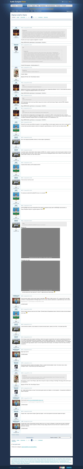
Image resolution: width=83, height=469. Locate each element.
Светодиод (13, 462)
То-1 (16, 463)
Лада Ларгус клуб (14, 467)
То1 (56, 458)
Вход (71, 1)
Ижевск (25, 459)
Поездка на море (17, 462)
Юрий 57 (16, 137)
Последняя (46, 17)
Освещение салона (14, 459)
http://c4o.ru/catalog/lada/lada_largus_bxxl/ (35, 400)
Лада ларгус (33, 462)
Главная (13, 10)
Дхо (12, 458)
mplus (16, 67)
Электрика (64, 458)
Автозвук (26, 462)
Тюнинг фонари (63, 459)
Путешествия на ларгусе (16, 458)
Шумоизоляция (49, 459)
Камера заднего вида (50, 458)
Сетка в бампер (59, 458)
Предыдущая (23, 17)
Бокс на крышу (54, 459)
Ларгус (60, 459)
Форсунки (21, 463)
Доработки (38, 458)
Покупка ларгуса (68, 458)
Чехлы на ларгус (30, 459)
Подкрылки (42, 462)
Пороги (29, 462)
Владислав (16, 44)
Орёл (32, 10)
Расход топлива (27, 458)
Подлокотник (23, 458)
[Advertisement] (40, 23)
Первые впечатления (43, 458)
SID (16, 27)
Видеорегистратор (20, 459)
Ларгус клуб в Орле (37, 10)
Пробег (35, 458)
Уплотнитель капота (63, 462)
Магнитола (31, 458)
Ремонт (58, 462)
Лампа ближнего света (53, 462)
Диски (54, 458)
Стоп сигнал (35, 459)
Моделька (18, 463)
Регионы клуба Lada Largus (25, 10)
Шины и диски (23, 462)
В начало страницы (15, 434)
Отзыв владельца (37, 462)
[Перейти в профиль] (16, 35)
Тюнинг (45, 459)
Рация (57, 459)
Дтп (26, 459)
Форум (17, 10)
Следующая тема (29, 437)
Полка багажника (46, 462)
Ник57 (16, 122)
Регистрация (65, 1)
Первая (18, 17)
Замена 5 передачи (27, 463)
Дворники (42, 459)
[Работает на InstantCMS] (69, 468)
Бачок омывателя (68, 462)
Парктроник (13, 463)
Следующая (40, 17)
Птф (67, 459)
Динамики (38, 459)
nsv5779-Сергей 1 (16, 295)
